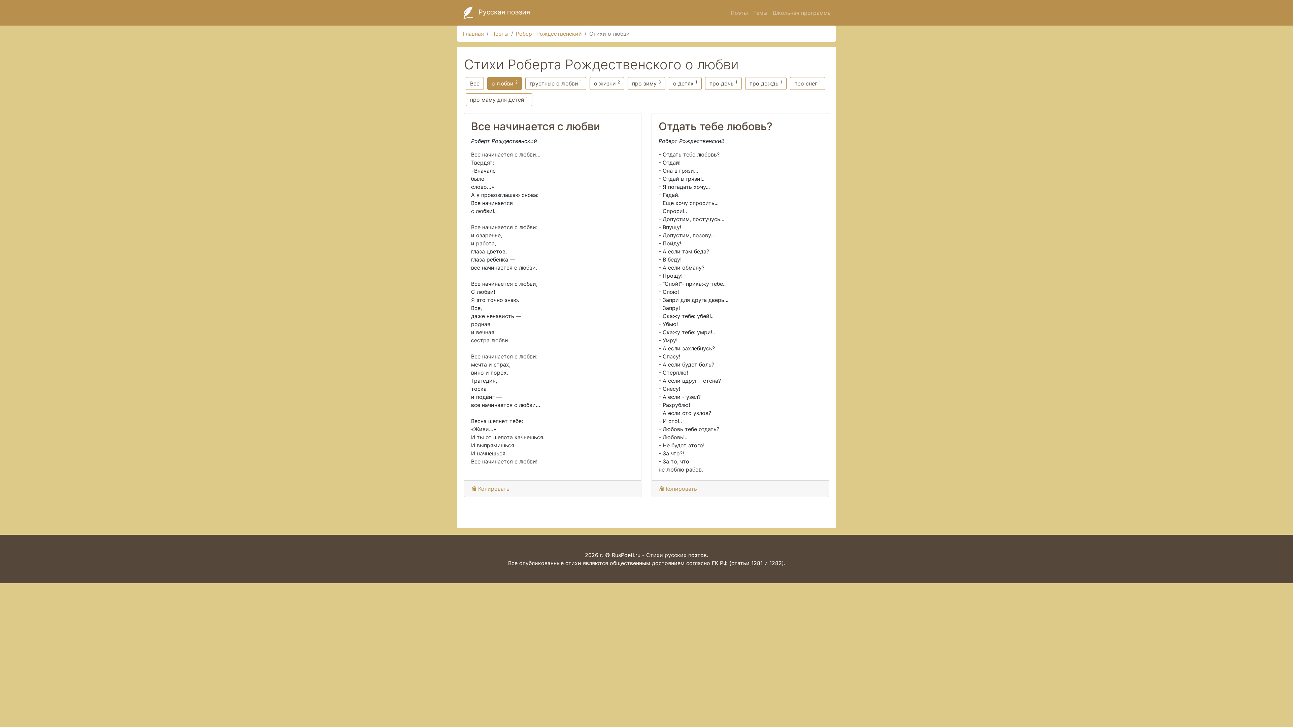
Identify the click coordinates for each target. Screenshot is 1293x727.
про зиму (646, 83)
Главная (473, 33)
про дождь (766, 83)
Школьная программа (802, 12)
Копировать (492, 488)
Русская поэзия (503, 12)
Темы (760, 12)
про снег (807, 83)
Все (474, 83)
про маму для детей (499, 99)
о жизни (607, 83)
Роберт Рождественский (549, 33)
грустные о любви (556, 83)
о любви (505, 83)
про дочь (723, 83)
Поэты (739, 12)
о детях (685, 83)
